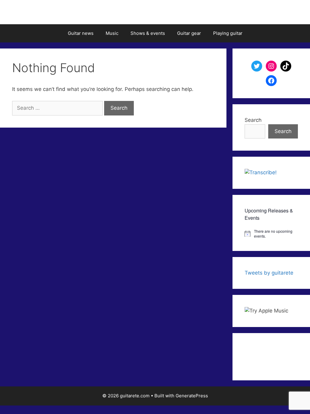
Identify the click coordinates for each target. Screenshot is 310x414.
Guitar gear (189, 33)
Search (253, 120)
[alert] (271, 234)
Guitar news (81, 33)
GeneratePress (192, 396)
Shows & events (147, 33)
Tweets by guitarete (269, 273)
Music (112, 33)
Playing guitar (227, 33)
